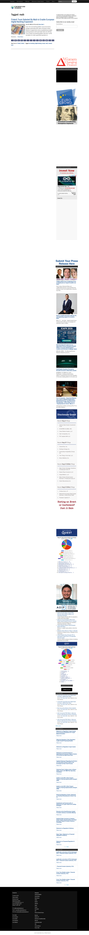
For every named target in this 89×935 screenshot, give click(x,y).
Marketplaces (20, 1)
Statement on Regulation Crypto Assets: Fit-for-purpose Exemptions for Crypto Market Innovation (66, 732)
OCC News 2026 (64, 698)
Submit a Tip (37, 916)
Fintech (48, 1)
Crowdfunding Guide (38, 922)
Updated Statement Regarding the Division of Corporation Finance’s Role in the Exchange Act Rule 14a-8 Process (66, 762)
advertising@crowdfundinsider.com (23, 911)
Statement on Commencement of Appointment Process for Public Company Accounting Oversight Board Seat (66, 754)
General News (37, 896)
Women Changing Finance (39, 912)
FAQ (35, 924)
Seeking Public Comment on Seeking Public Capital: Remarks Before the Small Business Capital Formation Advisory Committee (66, 820)
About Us (36, 920)
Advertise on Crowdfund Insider (40, 918)
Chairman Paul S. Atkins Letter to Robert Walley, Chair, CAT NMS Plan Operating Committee (66, 771)
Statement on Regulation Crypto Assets (66, 747)
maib (47, 43)
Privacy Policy (37, 927)
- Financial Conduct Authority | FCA (65, 866)
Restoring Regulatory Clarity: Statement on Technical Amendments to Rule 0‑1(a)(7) (66, 796)
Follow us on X (66, 689)
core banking (31, 43)
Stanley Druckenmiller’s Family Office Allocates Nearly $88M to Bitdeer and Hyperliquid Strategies (65, 614)
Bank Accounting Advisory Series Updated (66, 708)
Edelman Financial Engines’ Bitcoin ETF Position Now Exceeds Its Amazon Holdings (66, 620)
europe (43, 43)
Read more (59, 735)
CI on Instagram (15, 920)
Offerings (27, 1)
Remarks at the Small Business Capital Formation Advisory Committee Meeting (66, 812)
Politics (36, 899)
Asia (35, 910)
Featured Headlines (38, 894)
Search (74, 1)
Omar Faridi (41, 24)
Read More (20, 37)
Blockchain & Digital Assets (38, 1)
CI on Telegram (15, 922)
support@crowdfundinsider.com (21, 909)
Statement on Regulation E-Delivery (65, 828)
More (53, 1)
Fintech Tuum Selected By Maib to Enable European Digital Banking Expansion (32, 20)
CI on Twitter (15, 914)
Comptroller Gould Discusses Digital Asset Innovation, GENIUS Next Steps (66, 696)
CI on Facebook (15, 916)
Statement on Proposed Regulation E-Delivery (65, 842)
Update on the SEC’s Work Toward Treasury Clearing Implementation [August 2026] (66, 779)
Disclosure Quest (15, 898)
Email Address (59, 24)
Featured (12, 1)
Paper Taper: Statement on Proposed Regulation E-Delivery (65, 834)
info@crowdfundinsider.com (19, 908)
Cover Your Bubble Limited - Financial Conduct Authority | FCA (65, 872)
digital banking (38, 43)
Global (22, 43)
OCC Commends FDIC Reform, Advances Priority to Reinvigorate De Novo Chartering (66, 713)
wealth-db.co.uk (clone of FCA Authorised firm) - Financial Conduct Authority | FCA (66, 852)
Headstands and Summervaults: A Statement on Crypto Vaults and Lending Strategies (66, 804)
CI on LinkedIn (15, 918)
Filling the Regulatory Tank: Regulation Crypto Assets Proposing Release (65, 740)
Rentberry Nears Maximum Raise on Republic (67, 630)
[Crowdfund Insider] (19, 10)
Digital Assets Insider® (16, 900)
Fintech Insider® (15, 897)
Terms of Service (38, 925)
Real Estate (37, 908)
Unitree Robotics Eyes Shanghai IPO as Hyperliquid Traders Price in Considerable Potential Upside (66, 636)
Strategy (36, 901)
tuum (12, 45)
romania (50, 43)
